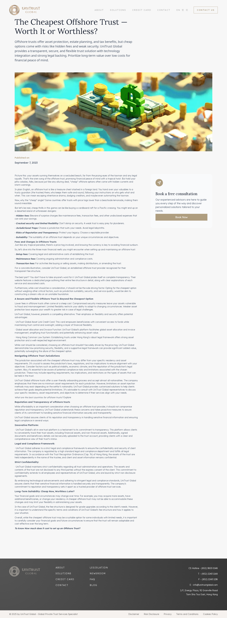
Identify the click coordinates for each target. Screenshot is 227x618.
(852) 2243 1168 (210, 573)
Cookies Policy (210, 614)
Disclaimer (133, 614)
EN (178, 10)
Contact (163, 10)
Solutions (63, 573)
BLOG (93, 585)
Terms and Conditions (187, 614)
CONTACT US (205, 10)
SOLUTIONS (118, 10)
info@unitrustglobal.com (205, 584)
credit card (141, 10)
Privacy (168, 614)
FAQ (92, 579)
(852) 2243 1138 (210, 579)
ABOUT (99, 10)
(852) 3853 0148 (209, 568)
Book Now (181, 217)
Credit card (65, 579)
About (60, 567)
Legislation (99, 567)
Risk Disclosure (151, 614)
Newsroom (98, 573)
